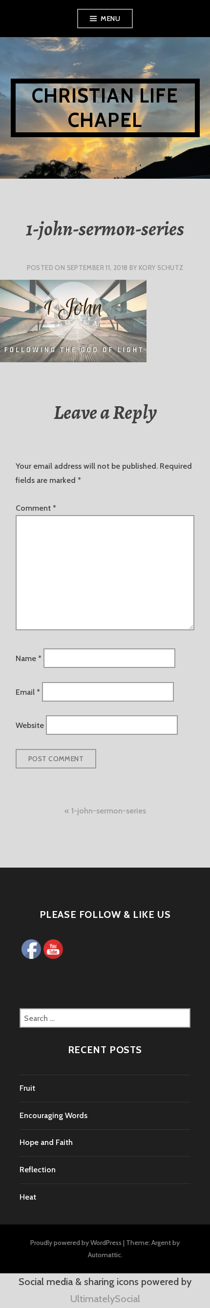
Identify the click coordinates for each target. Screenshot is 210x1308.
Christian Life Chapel (105, 107)
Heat (28, 1197)
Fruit (27, 1088)
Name (29, 658)
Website (30, 725)
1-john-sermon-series (108, 810)
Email (28, 691)
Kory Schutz (161, 267)
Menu (110, 18)
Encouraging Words (53, 1115)
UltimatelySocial (105, 1299)
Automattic (104, 1254)
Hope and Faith (46, 1142)
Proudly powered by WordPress (76, 1242)
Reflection (38, 1169)
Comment (36, 508)
